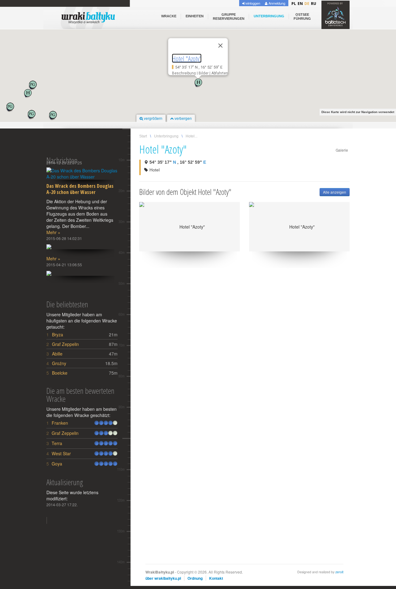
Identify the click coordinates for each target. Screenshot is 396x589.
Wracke (168, 16)
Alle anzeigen (334, 192)
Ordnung (195, 578)
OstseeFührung (302, 16)
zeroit (339, 572)
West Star (61, 453)
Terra (57, 443)
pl (293, 3)
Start (143, 136)
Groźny (59, 363)
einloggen (252, 3)
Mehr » (53, 232)
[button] (198, 83)
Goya (57, 464)
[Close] (220, 45)
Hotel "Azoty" (187, 58)
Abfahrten (219, 73)
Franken (60, 423)
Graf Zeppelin (65, 344)
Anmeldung (276, 3)
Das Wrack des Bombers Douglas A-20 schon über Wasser (80, 189)
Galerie (342, 150)
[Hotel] (189, 226)
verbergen (183, 118)
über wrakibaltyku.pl (163, 578)
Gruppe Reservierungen (228, 16)
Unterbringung (269, 16)
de (306, 3)
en (300, 3)
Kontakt (216, 578)
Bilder (204, 73)
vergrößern (152, 118)
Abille (57, 354)
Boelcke (59, 373)
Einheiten (195, 16)
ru (313, 3)
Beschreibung (184, 73)
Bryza (57, 334)
